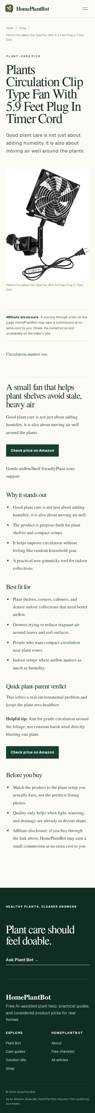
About (56, 1043)
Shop (23, 28)
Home (9, 28)
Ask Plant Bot (22, 959)
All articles (59, 1060)
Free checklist (62, 1051)
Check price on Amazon (32, 450)
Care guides (15, 1051)
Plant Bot (13, 1043)
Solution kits (16, 1060)
